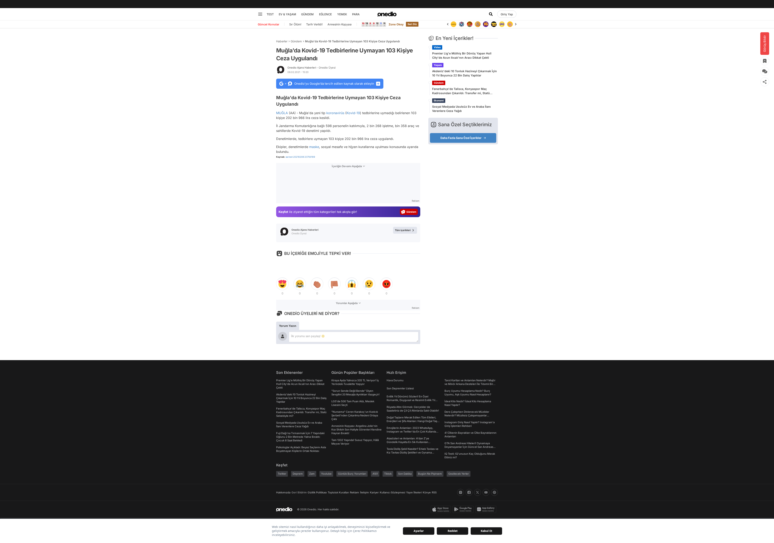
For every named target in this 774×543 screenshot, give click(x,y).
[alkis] (510, 24)
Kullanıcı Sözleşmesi (392, 492)
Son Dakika (405, 473)
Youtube (326, 473)
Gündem (296, 41)
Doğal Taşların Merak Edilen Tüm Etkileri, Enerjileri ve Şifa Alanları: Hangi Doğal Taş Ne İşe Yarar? (412, 421)
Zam (312, 473)
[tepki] (282, 284)
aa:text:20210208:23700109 (300, 156)
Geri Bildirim (299, 492)
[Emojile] (494, 24)
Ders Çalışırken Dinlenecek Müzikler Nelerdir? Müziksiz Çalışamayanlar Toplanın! (466, 415)
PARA (356, 14)
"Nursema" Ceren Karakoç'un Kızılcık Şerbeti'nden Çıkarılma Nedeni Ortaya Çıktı (354, 415)
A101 (375, 473)
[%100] (453, 24)
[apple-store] (442, 509)
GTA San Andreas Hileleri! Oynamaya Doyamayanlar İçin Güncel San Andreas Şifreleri (468, 447)
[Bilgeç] (478, 24)
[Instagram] (460, 492)
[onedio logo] (387, 14)
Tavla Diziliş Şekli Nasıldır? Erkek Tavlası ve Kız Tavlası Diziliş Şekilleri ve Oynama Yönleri (412, 452)
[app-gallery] (486, 509)
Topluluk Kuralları (338, 492)
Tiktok (388, 473)
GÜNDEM (307, 14)
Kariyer (374, 492)
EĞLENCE (325, 14)
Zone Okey (396, 24)
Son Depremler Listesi (400, 388)
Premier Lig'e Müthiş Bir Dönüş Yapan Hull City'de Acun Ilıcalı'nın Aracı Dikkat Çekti (461, 55)
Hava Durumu (395, 380)
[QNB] (462, 24)
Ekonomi (439, 100)
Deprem (298, 473)
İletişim (364, 492)
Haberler (281, 41)
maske (314, 147)
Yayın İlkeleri (414, 492)
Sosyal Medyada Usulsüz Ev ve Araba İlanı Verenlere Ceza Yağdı (461, 109)
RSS (434, 492)
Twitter (282, 473)
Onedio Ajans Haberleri (311, 67)
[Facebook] (469, 492)
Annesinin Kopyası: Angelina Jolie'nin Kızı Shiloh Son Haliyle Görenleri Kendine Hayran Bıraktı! (356, 429)
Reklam (354, 492)
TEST (270, 14)
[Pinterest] (494, 492)
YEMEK (342, 14)
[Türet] (470, 24)
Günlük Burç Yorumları (352, 473)
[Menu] (260, 14)
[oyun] (502, 24)
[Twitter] (477, 492)
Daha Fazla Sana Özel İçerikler (461, 138)
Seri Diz (412, 24)
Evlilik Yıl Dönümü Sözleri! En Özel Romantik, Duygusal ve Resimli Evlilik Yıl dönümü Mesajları (411, 400)
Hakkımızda (283, 492)
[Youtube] (486, 492)
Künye (427, 492)
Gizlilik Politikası (317, 492)
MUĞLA (282, 113)
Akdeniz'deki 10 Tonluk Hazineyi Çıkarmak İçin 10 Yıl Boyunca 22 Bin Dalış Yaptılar (464, 73)
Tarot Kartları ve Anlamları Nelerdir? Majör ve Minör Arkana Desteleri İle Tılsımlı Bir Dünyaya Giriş (469, 384)
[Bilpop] (486, 24)
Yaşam (438, 65)
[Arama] (491, 14)
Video (437, 47)
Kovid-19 (353, 113)
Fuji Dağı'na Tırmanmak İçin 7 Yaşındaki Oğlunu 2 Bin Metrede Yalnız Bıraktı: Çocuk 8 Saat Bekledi (300, 436)
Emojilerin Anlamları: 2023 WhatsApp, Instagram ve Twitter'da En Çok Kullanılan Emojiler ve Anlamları (412, 431)
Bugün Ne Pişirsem (430, 473)
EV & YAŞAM (287, 14)
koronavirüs (335, 113)
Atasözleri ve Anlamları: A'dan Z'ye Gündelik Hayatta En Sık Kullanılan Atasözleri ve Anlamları (408, 442)
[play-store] (464, 509)
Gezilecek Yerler (458, 473)
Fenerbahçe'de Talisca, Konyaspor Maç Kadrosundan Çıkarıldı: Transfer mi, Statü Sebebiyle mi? (461, 91)
